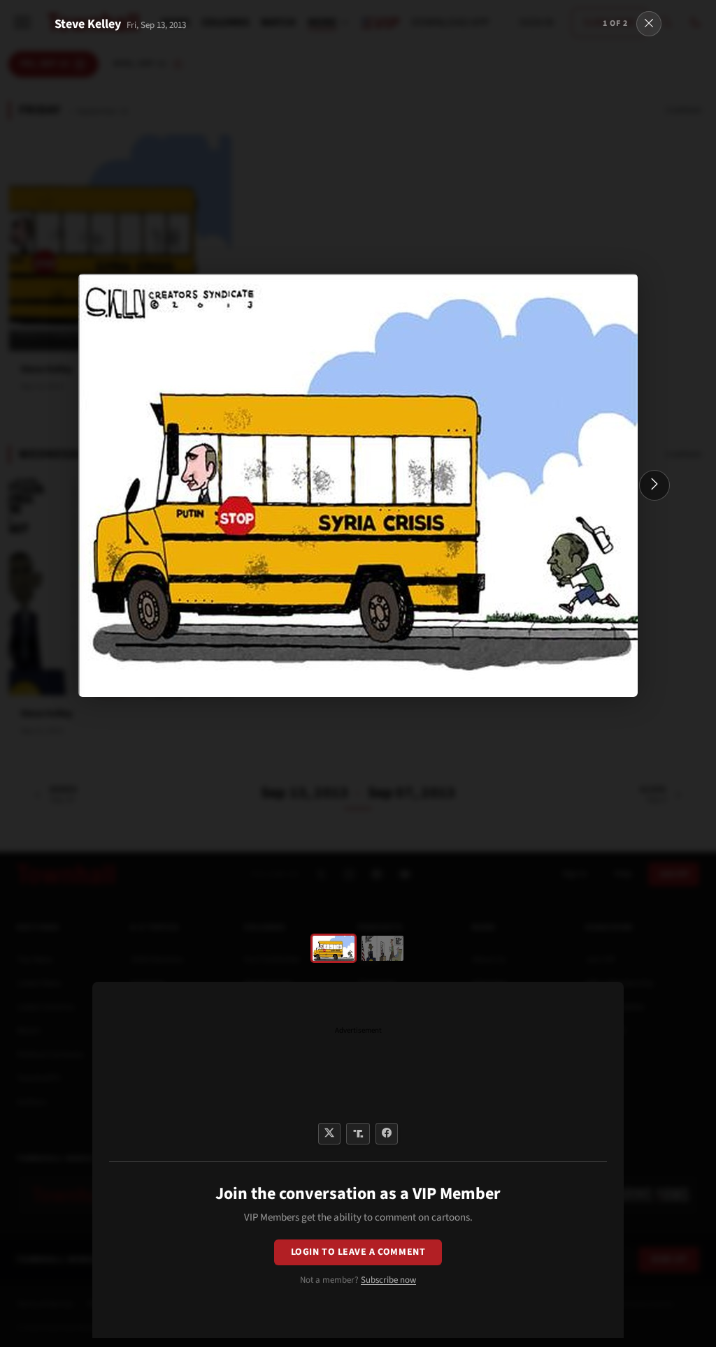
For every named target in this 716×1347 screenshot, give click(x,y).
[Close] (648, 23)
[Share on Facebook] (386, 1133)
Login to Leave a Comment (358, 1252)
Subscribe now (388, 1280)
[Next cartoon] (654, 485)
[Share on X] (329, 1133)
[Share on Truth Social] (358, 1133)
